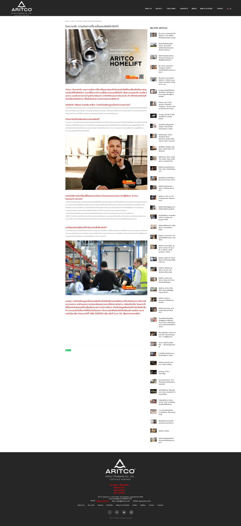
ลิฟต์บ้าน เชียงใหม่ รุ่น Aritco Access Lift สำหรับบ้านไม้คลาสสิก (165, 270)
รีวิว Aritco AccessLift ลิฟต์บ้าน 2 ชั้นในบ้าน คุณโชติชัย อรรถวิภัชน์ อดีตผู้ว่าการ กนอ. (167, 81)
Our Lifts (91, 505)
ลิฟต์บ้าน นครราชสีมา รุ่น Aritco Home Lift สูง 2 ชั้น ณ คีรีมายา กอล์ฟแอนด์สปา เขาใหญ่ (166, 249)
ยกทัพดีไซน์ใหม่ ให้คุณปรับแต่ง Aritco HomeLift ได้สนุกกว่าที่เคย (167, 392)
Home (67, 21)
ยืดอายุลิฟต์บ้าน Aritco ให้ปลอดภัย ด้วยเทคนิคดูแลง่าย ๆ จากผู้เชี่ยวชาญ (167, 335)
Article (73, 21)
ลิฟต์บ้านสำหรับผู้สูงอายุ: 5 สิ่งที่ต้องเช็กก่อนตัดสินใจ (167, 208)
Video (135, 505)
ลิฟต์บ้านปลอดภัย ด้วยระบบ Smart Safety (166, 363)
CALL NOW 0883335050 (119, 485)
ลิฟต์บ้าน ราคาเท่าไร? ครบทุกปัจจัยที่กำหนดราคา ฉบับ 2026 (167, 238)
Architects (184, 9)
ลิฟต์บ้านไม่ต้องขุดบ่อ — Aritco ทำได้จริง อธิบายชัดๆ (166, 188)
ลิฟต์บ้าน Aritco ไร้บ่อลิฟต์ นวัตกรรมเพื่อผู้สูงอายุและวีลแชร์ (166, 290)
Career (151, 505)
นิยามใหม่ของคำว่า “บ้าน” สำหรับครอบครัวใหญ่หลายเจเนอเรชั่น (167, 382)
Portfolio (109, 505)
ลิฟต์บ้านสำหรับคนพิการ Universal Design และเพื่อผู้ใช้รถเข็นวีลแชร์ (166, 58)
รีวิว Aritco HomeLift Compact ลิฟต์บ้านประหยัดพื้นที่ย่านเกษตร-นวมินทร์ (167, 69)
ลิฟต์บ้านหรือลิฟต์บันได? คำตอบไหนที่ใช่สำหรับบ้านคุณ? (166, 440)
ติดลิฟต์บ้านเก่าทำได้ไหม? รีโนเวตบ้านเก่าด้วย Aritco (167, 179)
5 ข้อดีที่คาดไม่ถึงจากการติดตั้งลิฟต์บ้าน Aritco (166, 354)
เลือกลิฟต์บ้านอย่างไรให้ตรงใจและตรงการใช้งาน (166, 422)
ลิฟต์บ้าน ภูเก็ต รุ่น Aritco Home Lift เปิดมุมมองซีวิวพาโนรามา (167, 260)
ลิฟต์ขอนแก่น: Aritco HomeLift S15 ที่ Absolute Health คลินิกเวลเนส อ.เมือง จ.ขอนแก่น (167, 138)
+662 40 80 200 (102, 501)
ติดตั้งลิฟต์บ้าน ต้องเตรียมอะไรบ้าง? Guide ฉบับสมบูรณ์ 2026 (167, 217)
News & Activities (206, 9)
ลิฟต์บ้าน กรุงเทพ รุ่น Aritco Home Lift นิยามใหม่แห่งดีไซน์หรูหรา (166, 280)
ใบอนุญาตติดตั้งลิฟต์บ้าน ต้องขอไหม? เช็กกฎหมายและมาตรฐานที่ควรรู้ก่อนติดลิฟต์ (167, 93)
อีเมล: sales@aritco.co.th (121, 501)
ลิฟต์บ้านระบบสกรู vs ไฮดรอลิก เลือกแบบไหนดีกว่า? (166, 310)
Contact (220, 9)
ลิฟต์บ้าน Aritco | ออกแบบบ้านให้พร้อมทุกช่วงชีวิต (166, 300)
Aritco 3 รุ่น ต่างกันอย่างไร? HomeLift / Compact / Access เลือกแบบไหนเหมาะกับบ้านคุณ (167, 105)
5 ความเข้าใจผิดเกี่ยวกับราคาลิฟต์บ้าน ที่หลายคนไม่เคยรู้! (167, 412)
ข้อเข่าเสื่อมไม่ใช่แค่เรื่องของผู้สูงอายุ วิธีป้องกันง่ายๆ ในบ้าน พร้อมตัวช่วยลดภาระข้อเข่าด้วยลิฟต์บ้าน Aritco (167, 322)
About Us (148, 9)
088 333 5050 (119, 490)
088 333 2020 (119, 487)
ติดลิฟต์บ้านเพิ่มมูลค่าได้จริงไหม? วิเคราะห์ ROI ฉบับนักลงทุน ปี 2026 (166, 127)
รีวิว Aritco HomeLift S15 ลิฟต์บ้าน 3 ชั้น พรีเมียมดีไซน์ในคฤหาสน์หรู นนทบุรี (167, 36)
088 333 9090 (119, 492)
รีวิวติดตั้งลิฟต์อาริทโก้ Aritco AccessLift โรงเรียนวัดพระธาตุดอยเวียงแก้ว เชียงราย (166, 47)
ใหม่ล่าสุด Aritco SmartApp (164, 372)
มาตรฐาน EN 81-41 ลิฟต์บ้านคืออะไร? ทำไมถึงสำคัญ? (167, 117)
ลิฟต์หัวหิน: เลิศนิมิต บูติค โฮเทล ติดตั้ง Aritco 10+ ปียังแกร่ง (167, 149)
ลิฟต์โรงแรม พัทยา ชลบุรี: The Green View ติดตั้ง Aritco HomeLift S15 (167, 159)
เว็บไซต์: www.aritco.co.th (142, 501)
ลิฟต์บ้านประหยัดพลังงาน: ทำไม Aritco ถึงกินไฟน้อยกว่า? (167, 169)
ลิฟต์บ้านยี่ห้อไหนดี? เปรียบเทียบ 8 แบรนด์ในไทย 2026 (167, 227)
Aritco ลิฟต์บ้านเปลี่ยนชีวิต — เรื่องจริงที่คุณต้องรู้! (167, 345)
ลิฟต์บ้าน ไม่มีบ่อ (164, 431)
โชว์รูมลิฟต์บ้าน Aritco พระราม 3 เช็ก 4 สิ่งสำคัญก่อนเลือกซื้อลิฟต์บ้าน (167, 402)
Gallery (142, 505)
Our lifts (158, 9)
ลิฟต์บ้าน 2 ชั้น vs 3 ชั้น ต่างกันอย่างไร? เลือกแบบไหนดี (167, 198)
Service (194, 9)
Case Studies (171, 9)
